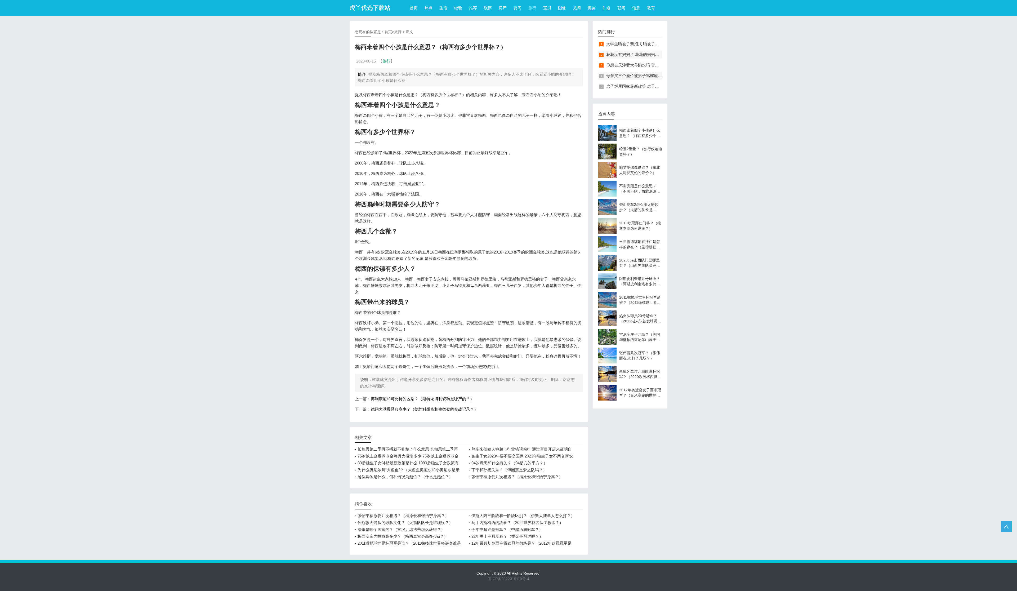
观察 (488, 8)
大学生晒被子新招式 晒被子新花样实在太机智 (646, 44)
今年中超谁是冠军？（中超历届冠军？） (507, 529)
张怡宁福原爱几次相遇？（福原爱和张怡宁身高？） (517, 476)
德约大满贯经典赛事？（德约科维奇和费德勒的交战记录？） (424, 409)
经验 (458, 8)
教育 (651, 8)
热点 (428, 8)
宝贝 (547, 8)
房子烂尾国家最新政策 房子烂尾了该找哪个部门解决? (653, 86)
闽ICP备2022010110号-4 (508, 579)
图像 (562, 8)
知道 (606, 8)
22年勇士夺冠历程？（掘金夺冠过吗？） (507, 536)
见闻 (577, 8)
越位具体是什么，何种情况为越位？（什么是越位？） (405, 476)
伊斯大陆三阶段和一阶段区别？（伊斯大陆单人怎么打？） (523, 515)
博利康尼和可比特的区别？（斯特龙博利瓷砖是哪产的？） (422, 399)
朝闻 (621, 8)
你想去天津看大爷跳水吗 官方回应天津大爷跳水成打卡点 (656, 65)
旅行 (532, 8)
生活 (443, 8)
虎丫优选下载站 (370, 8)
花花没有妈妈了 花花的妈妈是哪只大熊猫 (642, 54)
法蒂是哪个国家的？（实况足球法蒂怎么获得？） (401, 529)
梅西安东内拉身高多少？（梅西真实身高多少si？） (403, 536)
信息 (636, 8)
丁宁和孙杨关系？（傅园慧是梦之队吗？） (509, 470)
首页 (414, 8)
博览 (592, 8)
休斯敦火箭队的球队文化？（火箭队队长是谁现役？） (405, 522)
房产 (503, 8)
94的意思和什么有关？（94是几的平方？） (509, 463)
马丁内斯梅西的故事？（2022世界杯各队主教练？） (517, 522)
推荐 (473, 8)
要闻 (517, 8)
